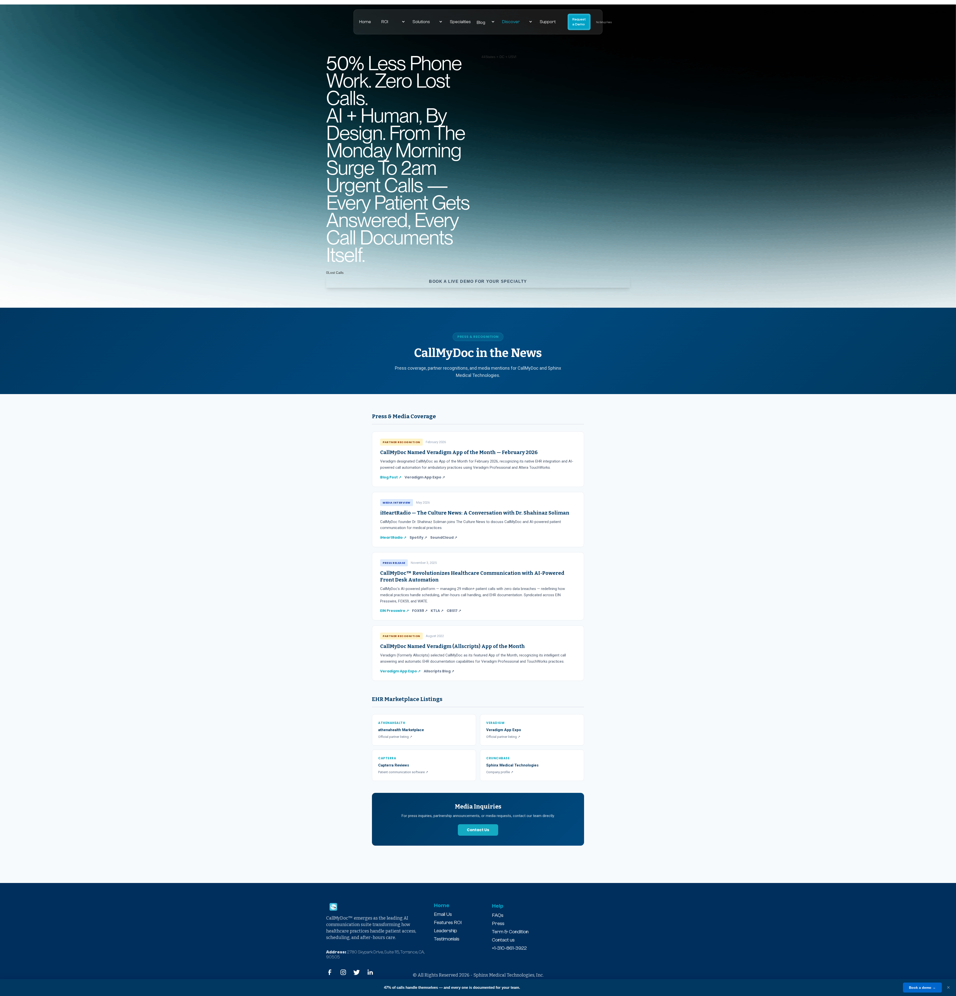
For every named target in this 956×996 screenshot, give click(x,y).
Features (443, 922)
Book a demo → (922, 988)
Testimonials (446, 939)
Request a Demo (579, 21)
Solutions (421, 21)
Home (365, 21)
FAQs (497, 915)
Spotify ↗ (418, 537)
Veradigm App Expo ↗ (425, 477)
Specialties (460, 21)
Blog (481, 22)
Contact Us (478, 829)
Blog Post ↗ (391, 477)
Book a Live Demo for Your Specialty (478, 281)
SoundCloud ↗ (443, 537)
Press (498, 923)
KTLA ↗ (437, 610)
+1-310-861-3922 (509, 948)
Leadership (445, 931)
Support (548, 21)
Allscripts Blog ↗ (439, 671)
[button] (415, 21)
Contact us (503, 940)
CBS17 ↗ (454, 610)
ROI (384, 21)
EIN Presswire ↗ (394, 610)
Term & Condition (510, 932)
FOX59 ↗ (420, 610)
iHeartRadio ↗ (393, 537)
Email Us (443, 914)
